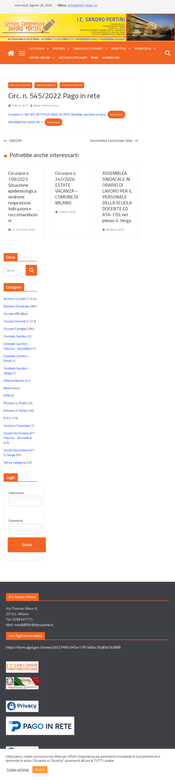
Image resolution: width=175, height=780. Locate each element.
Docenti (59, 48)
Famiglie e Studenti (88, 48)
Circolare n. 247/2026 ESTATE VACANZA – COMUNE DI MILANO (66, 188)
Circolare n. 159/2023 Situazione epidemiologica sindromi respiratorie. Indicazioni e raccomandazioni (23, 197)
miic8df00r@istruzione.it (33, 624)
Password (16, 520)
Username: (17, 493)
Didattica (118, 48)
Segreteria (143, 48)
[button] (46, 48)
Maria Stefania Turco (46, 105)
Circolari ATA (12, 313)
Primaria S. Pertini (16, 410)
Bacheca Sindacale (16, 306)
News (94, 58)
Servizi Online (39, 58)
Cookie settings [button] (18, 770)
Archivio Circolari (73, 58)
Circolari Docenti (46, 85)
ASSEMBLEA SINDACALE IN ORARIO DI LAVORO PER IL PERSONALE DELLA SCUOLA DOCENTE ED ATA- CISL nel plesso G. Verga (117, 197)
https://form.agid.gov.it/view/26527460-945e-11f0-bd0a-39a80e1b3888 (63, 647)
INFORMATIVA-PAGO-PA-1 (25, 122)
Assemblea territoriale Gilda (111, 140)
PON (7, 395)
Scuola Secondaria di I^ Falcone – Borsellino (19, 435)
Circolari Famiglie (72, 85)
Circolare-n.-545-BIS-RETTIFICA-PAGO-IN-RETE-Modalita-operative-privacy (57, 114)
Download (116, 114)
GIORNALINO (110, 58)
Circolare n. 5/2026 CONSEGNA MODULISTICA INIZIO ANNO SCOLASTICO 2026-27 (107, 7)
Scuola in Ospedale (17, 425)
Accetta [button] (40, 769)
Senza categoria (15, 462)
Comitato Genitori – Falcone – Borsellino (18, 346)
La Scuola (36, 48)
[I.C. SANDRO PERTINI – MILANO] (10, 53)
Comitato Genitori (15, 336)
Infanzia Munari (14, 380)
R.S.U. (8, 418)
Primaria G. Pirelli (15, 403)
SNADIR (15, 140)
